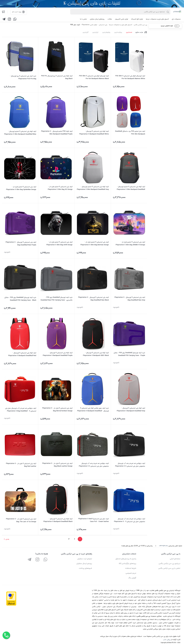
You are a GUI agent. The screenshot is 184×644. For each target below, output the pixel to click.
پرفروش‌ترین (106, 32)
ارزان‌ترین (95, 32)
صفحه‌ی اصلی (175, 559)
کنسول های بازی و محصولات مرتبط (157, 19)
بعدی (7, 539)
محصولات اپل (176, 19)
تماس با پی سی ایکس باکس (169, 568)
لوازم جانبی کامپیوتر (121, 19)
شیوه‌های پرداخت (85, 568)
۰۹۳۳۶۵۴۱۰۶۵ (163, 546)
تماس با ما (83, 19)
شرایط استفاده (130, 568)
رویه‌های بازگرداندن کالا (127, 563)
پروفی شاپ (167, 640)
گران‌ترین (85, 32)
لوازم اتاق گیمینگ (137, 19)
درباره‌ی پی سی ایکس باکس (169, 563)
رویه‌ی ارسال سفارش (84, 563)
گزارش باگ (132, 578)
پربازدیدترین (118, 32)
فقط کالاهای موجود (167, 26)
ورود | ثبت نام (16, 12)
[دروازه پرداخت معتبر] (11, 605)
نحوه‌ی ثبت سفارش (84, 559)
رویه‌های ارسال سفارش (97, 19)
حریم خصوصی (131, 573)
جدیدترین (129, 32)
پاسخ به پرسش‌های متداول (125, 559)
